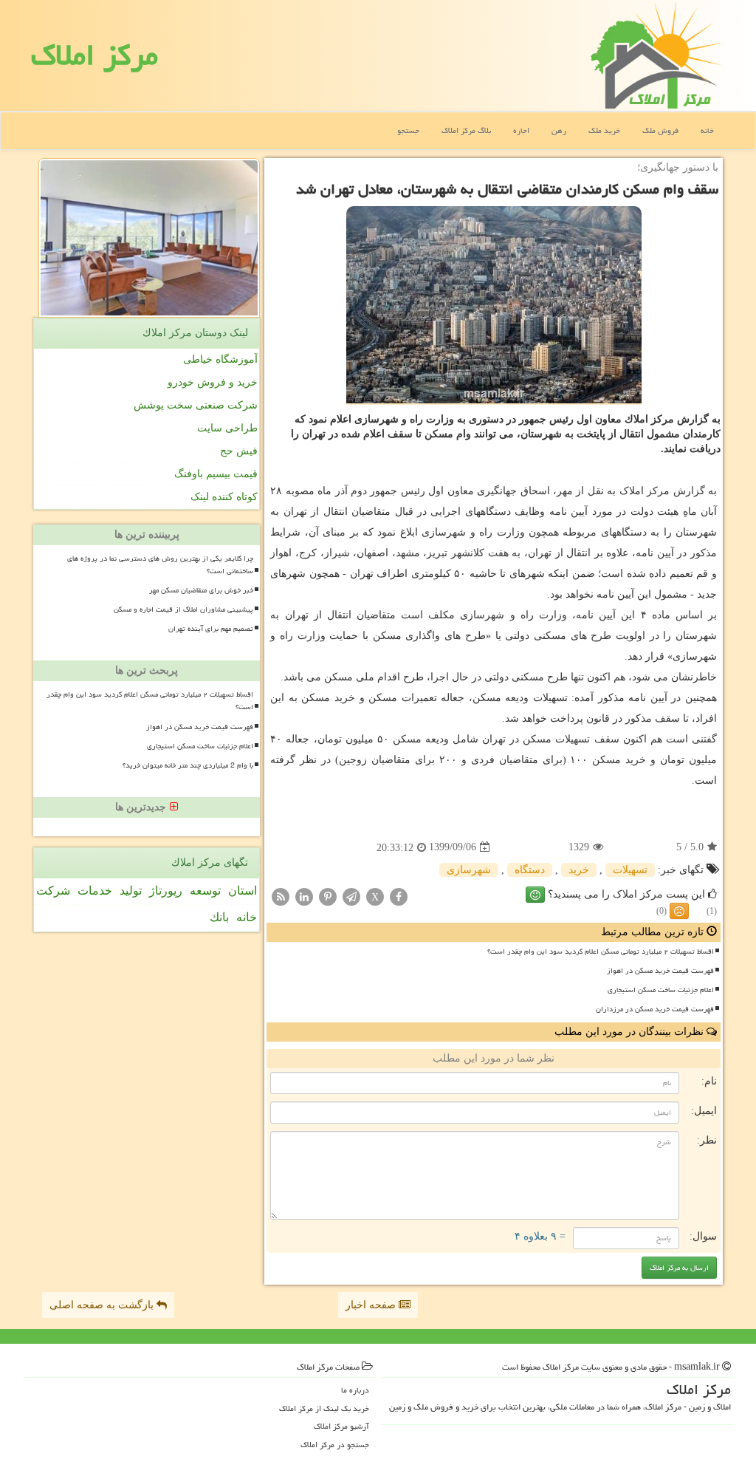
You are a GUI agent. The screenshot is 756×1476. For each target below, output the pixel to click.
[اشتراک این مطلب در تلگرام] (351, 895)
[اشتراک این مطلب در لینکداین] (304, 895)
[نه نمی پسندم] (679, 911)
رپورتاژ (165, 890)
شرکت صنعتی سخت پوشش (196, 405)
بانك (219, 917)
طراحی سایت (227, 428)
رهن (558, 130)
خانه (707, 130)
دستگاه (530, 869)
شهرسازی (469, 869)
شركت (53, 890)
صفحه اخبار (372, 1305)
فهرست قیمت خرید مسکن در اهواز (660, 970)
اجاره (521, 130)
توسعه (205, 890)
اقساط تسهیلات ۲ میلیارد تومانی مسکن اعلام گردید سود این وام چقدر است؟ (600, 951)
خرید (578, 869)
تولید (131, 890)
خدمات (95, 890)
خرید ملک (604, 130)
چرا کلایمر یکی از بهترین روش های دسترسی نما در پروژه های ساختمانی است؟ (160, 564)
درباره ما (355, 1390)
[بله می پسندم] (535, 894)
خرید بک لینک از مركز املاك (324, 1408)
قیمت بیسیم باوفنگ (216, 473)
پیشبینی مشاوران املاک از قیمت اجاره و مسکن (183, 609)
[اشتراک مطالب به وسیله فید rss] (280, 895)
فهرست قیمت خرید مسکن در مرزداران (655, 1009)
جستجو (408, 130)
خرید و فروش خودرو (213, 382)
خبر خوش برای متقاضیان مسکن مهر (201, 590)
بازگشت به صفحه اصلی (103, 1305)
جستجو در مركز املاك (334, 1444)
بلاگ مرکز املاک (466, 130)
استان (242, 890)
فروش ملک (660, 130)
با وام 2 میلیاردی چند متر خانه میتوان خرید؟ (188, 765)
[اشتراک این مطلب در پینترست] (327, 895)
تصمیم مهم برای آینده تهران (210, 628)
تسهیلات (630, 869)
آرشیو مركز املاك (341, 1426)
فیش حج (239, 451)
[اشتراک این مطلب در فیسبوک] (398, 895)
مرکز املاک (94, 55)
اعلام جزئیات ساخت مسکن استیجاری (661, 990)
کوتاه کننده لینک (224, 496)
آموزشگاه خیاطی (220, 359)
